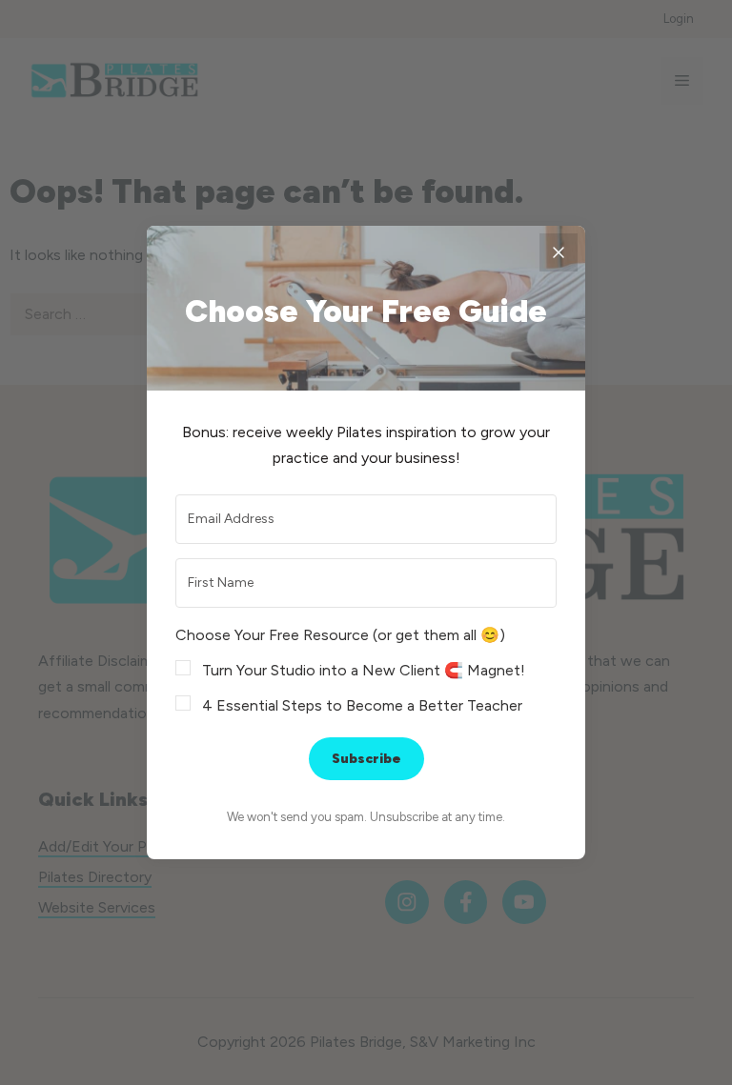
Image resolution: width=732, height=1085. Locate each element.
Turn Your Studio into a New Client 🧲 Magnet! (363, 670)
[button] (366, 670)
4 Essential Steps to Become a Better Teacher (362, 705)
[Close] (558, 252)
